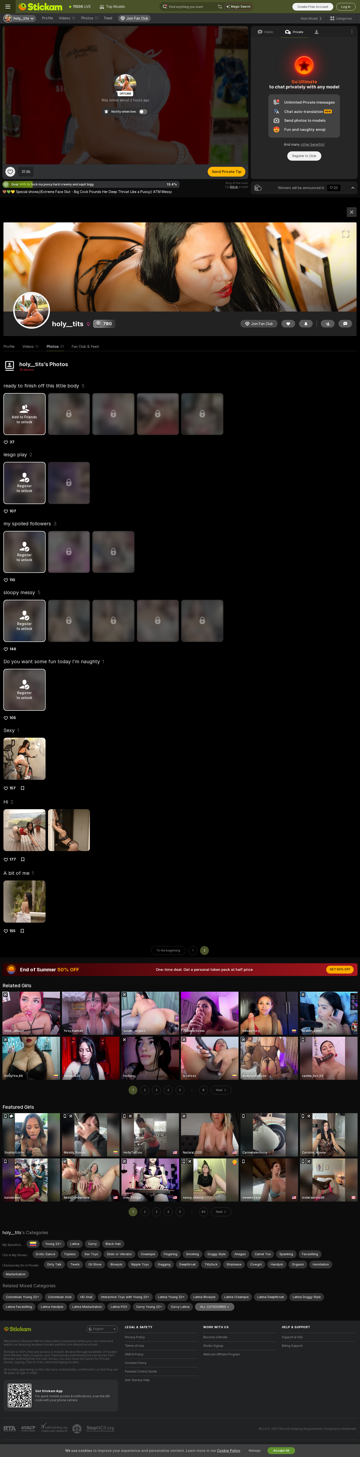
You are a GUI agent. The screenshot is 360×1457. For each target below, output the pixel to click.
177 (13, 859)
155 (12, 931)
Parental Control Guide (141, 1371)
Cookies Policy (135, 1363)
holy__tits (11, 1232)
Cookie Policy (228, 1451)
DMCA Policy (134, 1354)
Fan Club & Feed (85, 346)
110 (12, 580)
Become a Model (215, 1337)
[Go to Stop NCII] (100, 1429)
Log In (345, 7)
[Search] (219, 6)
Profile (47, 18)
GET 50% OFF (340, 969)
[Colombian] (33, 1244)
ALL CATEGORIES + (214, 1307)
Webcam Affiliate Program (221, 1354)
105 (13, 718)
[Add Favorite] (10, 172)
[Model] (352, 212)
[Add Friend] (328, 323)
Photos (89, 18)
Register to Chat (304, 156)
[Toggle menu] (8, 6)
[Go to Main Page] (40, 6)
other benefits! (312, 144)
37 (12, 442)
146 (13, 649)
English (98, 1329)
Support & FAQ (292, 1337)
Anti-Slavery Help (137, 1380)
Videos (67, 18)
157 (13, 788)
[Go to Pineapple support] (77, 1428)
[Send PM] (345, 323)
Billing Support (292, 1346)
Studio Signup (213, 1346)
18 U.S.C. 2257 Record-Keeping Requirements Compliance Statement (307, 1429)
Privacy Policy (135, 1337)
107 (13, 511)
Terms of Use (134, 1346)
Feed (108, 18)
